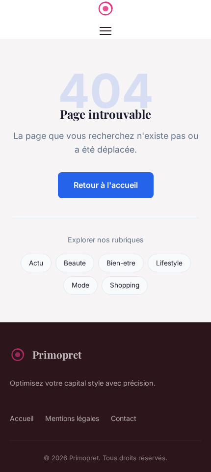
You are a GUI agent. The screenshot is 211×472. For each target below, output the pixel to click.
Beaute (75, 263)
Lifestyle (169, 263)
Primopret (56, 354)
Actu (36, 263)
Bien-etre (120, 263)
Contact (123, 418)
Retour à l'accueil (106, 185)
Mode (80, 285)
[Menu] (105, 31)
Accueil (21, 418)
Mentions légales (72, 418)
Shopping (124, 285)
